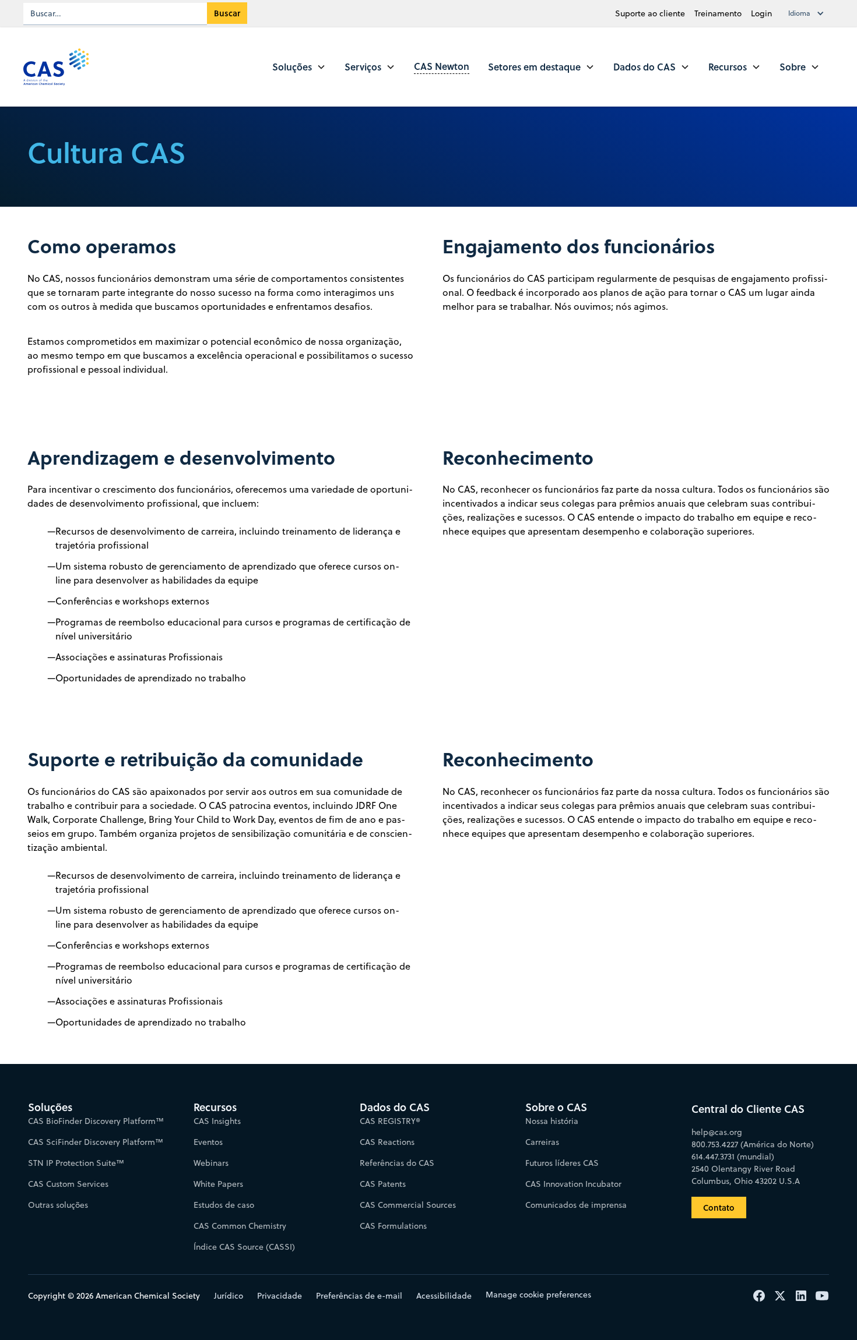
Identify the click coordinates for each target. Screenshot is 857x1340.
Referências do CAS (397, 1163)
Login (761, 13)
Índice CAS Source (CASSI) (244, 1247)
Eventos (208, 1142)
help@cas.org (716, 1132)
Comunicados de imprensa (576, 1205)
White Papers (218, 1184)
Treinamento (718, 13)
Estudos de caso (224, 1205)
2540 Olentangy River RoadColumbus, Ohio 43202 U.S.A (745, 1175)
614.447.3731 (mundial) (732, 1156)
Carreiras (542, 1142)
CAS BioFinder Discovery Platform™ (96, 1121)
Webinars (211, 1163)
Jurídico (228, 1296)
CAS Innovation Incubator (573, 1184)
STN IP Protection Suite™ (76, 1163)
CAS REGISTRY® (390, 1121)
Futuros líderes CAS (562, 1163)
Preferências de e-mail (359, 1296)
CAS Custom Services (68, 1184)
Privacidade (279, 1296)
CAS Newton (441, 66)
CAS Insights (217, 1121)
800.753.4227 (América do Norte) (752, 1144)
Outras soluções (58, 1205)
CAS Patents (383, 1184)
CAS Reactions (387, 1142)
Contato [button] (719, 1207)
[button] (809, 13)
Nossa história (551, 1121)
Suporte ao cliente (650, 13)
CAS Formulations (393, 1226)
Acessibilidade (444, 1296)
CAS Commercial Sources (408, 1205)
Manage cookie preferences (538, 1294)
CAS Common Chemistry (240, 1226)
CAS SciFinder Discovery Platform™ (95, 1142)
